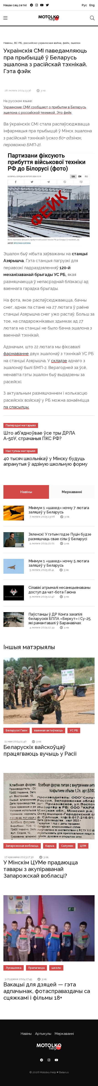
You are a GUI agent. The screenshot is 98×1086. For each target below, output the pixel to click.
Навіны (8, 43)
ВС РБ (18, 43)
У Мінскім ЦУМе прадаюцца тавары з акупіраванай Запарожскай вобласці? (40, 869)
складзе (59, 360)
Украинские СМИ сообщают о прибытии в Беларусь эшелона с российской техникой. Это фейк (44, 109)
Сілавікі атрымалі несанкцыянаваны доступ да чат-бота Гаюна (59, 589)
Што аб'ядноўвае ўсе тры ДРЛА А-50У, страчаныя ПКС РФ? (39, 435)
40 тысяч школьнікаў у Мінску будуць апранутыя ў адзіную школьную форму (45, 461)
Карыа (49, 845)
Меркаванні (72, 492)
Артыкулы (43, 1034)
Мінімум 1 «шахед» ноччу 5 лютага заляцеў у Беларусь (58, 563)
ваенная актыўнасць (48, 730)
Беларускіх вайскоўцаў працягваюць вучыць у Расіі (40, 750)
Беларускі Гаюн (16, 730)
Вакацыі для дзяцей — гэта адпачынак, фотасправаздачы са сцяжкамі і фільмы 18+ (46, 991)
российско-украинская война (42, 43)
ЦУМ (83, 845)
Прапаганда (36, 967)
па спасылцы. (16, 407)
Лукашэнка (13, 967)
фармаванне (16, 353)
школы (56, 967)
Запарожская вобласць (22, 845)
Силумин (67, 845)
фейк (66, 43)
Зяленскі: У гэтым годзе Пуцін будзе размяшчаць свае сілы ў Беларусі (59, 536)
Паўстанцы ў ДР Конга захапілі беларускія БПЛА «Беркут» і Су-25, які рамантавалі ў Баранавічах (59, 618)
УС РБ (74, 730)
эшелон (75, 43)
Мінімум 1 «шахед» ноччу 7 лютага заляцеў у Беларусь (58, 510)
